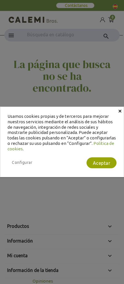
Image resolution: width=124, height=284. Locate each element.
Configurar (22, 162)
